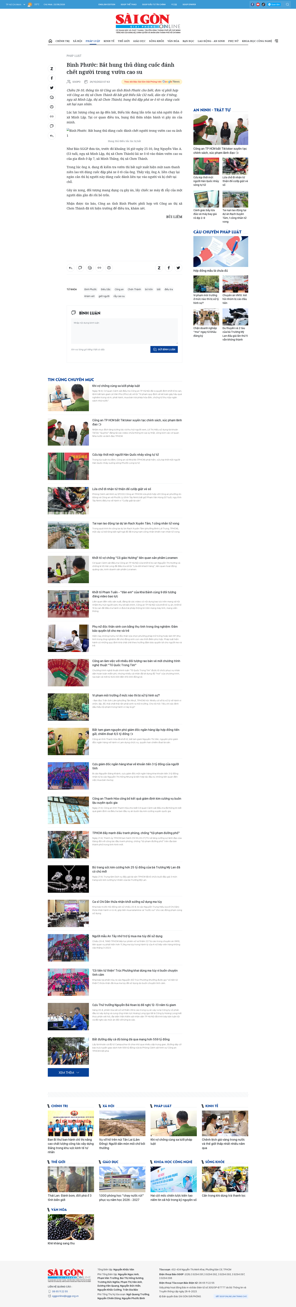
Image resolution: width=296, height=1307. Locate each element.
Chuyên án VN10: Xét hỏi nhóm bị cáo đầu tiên (235, 299)
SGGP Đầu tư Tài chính (154, 4)
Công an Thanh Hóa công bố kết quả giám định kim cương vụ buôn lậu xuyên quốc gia (136, 800)
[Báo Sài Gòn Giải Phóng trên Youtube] (258, 4)
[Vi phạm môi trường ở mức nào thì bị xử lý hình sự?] (68, 707)
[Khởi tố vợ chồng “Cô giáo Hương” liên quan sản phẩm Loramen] (68, 569)
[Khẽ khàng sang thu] (71, 1227)
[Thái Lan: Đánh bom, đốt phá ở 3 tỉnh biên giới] (71, 1179)
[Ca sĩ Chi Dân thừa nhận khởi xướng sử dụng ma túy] (68, 913)
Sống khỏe (156, 41)
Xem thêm (276, 41)
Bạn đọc (188, 41)
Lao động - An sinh (211, 41)
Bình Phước (90, 289)
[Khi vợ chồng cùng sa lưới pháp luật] (68, 397)
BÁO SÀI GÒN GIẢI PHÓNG (148, 23)
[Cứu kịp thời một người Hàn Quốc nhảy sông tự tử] (68, 466)
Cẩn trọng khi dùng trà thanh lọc (223, 1195)
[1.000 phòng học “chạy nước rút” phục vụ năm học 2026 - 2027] (122, 1179)
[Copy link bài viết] (52, 116)
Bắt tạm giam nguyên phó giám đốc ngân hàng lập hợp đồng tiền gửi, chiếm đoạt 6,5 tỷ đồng (135, 732)
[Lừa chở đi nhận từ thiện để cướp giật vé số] (68, 500)
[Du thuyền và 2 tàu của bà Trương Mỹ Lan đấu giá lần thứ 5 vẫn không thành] (235, 316)
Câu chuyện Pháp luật (217, 231)
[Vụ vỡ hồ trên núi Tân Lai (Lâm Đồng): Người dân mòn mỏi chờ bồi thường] (122, 1123)
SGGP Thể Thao (129, 4)
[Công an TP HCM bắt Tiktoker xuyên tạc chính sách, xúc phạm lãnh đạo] (68, 432)
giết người (104, 296)
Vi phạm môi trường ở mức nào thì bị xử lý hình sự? (126, 695)
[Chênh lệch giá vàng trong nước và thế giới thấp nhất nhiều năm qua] (225, 1123)
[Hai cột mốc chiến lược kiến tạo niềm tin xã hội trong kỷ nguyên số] (174, 1179)
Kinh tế (109, 41)
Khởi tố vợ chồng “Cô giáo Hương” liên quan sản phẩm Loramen (135, 558)
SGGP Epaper (189, 4)
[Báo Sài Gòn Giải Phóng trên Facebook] (252, 4)
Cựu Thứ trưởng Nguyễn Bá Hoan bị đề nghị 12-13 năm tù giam (134, 1005)
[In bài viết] (52, 107)
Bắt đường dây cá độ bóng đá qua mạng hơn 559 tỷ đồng (131, 1039)
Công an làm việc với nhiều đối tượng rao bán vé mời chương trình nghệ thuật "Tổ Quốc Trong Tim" (136, 663)
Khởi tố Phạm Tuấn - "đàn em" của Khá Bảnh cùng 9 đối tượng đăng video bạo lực (134, 594)
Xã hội (77, 41)
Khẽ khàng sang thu (61, 1243)
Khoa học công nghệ (257, 41)
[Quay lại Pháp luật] (52, 136)
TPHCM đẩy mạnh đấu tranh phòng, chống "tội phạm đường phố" (136, 833)
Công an (119, 289)
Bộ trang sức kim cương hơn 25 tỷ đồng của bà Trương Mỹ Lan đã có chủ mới (136, 869)
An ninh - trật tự (211, 109)
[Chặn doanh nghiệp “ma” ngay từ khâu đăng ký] (206, 316)
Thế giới (124, 41)
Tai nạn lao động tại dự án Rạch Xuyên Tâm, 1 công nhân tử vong (135, 523)
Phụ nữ (233, 41)
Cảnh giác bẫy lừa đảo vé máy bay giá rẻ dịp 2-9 (205, 214)
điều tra (169, 289)
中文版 (174, 4)
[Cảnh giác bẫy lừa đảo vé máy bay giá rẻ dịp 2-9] (206, 199)
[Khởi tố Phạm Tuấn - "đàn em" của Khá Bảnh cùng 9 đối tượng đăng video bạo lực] (68, 604)
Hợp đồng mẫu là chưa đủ (210, 270)
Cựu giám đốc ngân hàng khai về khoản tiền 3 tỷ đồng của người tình (135, 766)
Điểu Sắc (106, 289)
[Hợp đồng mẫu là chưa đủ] (220, 251)
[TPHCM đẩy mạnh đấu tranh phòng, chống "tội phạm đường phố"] (68, 844)
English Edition (106, 4)
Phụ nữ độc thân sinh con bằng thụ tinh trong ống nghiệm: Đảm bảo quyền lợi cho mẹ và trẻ (135, 628)
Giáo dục (139, 41)
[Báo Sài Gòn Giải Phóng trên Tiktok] (263, 4)
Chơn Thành (134, 289)
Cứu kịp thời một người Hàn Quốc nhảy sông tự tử (125, 454)
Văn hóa (173, 41)
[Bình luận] (52, 126)
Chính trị (63, 41)
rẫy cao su (119, 296)
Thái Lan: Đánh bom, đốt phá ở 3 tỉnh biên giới (69, 1197)
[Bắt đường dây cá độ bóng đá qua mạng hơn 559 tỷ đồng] (68, 1051)
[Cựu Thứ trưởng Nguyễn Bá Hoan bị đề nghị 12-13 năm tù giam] (68, 1016)
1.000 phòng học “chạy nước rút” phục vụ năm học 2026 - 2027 (121, 1197)
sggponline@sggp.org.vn (65, 1296)
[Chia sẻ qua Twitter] (52, 88)
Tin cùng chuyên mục (71, 379)
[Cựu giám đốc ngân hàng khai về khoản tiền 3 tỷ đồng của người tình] (68, 776)
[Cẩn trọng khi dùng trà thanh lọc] (225, 1179)
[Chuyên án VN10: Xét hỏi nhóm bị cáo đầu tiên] (235, 284)
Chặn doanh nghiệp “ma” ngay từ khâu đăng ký (205, 331)
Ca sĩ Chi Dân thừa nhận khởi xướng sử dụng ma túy (127, 902)
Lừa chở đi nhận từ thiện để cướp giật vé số (121, 489)
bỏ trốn (149, 289)
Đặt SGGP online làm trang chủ (231, 1296)
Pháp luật (93, 41)
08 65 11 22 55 (60, 1291)
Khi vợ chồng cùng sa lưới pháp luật (116, 386)
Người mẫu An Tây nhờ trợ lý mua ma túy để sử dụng (127, 936)
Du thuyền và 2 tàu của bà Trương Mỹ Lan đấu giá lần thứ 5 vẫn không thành (235, 333)
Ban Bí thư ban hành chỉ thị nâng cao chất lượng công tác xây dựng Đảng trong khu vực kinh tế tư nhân (71, 1146)
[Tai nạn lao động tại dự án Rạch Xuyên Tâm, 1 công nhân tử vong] (68, 535)
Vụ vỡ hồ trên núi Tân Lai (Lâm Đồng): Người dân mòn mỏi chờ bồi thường (122, 1144)
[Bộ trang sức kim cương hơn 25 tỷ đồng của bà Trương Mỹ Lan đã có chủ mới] (68, 879)
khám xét (89, 296)
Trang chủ (50, 41)
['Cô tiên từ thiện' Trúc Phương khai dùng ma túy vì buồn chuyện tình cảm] (68, 982)
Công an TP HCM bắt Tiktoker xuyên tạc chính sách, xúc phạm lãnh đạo (137, 422)
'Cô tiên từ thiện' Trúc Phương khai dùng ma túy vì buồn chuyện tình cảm (135, 972)
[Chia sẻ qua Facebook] (52, 78)
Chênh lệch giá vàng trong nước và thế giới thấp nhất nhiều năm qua (223, 1144)
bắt (159, 289)
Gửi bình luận (166, 349)
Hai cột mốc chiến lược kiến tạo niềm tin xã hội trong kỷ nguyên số (174, 1197)
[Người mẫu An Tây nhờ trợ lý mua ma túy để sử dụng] (68, 948)
